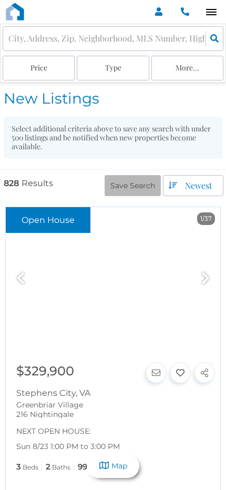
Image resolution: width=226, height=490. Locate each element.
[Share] (204, 372)
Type (113, 68)
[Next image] (205, 279)
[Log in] (158, 12)
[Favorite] (180, 372)
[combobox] (9, 39)
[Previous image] (20, 279)
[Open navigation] (211, 12)
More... (187, 68)
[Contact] (156, 372)
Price (38, 68)
